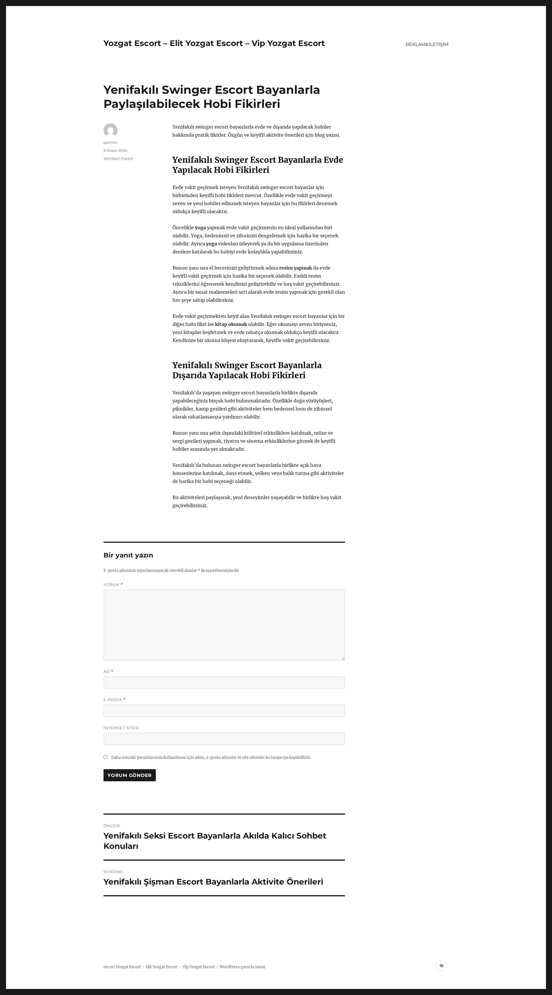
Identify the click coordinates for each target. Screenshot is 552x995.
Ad (108, 671)
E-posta (114, 699)
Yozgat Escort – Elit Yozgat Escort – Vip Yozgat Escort (214, 43)
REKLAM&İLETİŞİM (427, 44)
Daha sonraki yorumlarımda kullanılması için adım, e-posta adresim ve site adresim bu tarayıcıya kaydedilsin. (211, 757)
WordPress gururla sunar (243, 967)
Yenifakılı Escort (118, 158)
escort (109, 967)
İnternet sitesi (121, 727)
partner (110, 142)
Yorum (113, 584)
